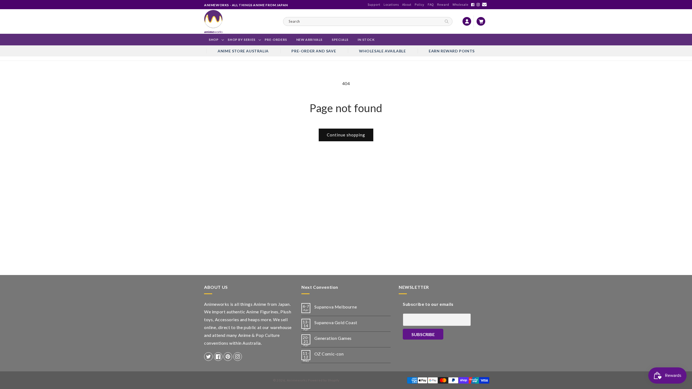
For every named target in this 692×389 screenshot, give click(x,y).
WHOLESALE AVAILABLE (382, 51)
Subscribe (423, 334)
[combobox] (368, 21)
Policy (419, 4)
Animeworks (297, 380)
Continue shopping (346, 134)
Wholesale (460, 4)
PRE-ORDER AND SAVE (313, 51)
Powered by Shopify (324, 380)
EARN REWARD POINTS (452, 51)
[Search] (447, 21)
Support (374, 4)
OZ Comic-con (329, 353)
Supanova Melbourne (335, 306)
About (406, 4)
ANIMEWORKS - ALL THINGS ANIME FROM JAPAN (246, 5)
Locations (391, 4)
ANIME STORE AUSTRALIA (243, 51)
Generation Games (333, 338)
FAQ (431, 4)
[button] (213, 40)
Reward (443, 4)
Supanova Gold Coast (335, 322)
